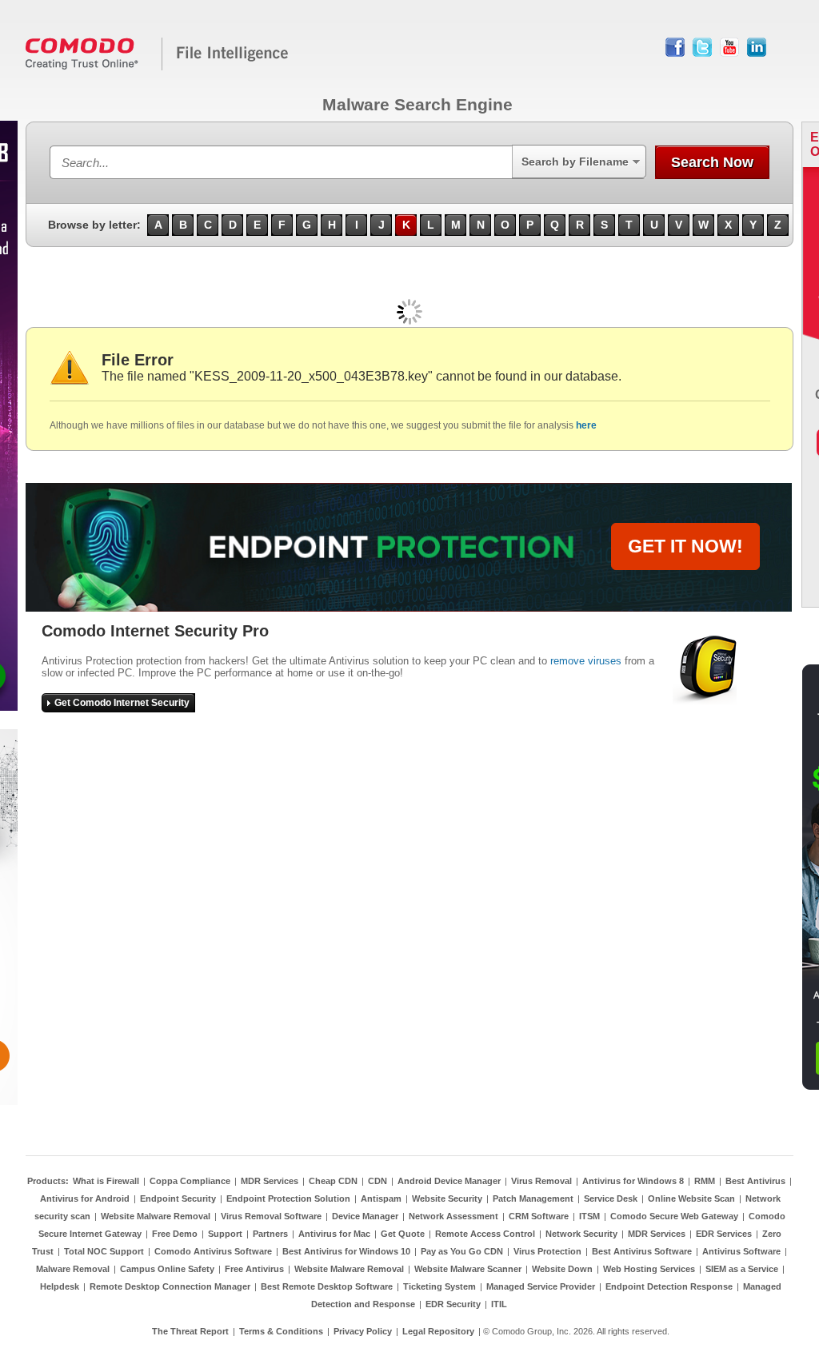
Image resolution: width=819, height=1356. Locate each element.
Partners (270, 1233)
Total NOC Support (104, 1251)
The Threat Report (190, 1331)
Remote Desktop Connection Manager (170, 1286)
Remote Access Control (485, 1233)
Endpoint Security (178, 1198)
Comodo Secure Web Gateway (674, 1216)
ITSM (589, 1216)
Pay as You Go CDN (462, 1251)
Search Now (712, 162)
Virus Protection (547, 1251)
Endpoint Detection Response (669, 1286)
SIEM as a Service (741, 1269)
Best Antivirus (755, 1181)
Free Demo (175, 1233)
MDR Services (269, 1181)
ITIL (499, 1304)
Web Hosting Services (649, 1269)
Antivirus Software (741, 1251)
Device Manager (365, 1216)
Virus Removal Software (271, 1216)
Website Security (447, 1198)
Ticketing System (439, 1286)
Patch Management (533, 1198)
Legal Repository (438, 1331)
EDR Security (453, 1304)
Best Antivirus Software (642, 1251)
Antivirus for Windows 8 (633, 1181)
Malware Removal (73, 1269)
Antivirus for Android (85, 1198)
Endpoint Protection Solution (288, 1198)
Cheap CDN (333, 1181)
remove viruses (585, 661)
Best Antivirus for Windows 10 (346, 1251)
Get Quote (403, 1233)
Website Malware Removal (155, 1216)
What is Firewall (106, 1181)
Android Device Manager (449, 1181)
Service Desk (610, 1198)
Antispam (381, 1198)
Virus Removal (541, 1181)
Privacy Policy (363, 1331)
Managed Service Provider (540, 1286)
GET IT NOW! (685, 546)
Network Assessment (453, 1216)
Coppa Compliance (190, 1181)
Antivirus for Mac (334, 1233)
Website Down (562, 1269)
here (586, 425)
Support (225, 1233)
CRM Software (539, 1216)
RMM (704, 1181)
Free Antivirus (254, 1269)
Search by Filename (575, 161)
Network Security (581, 1233)
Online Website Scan (691, 1198)
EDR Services (724, 1233)
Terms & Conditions (281, 1331)
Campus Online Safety (167, 1269)
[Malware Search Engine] (158, 67)
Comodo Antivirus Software (213, 1251)
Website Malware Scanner (467, 1269)
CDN (377, 1181)
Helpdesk (59, 1286)
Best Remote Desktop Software (327, 1286)
